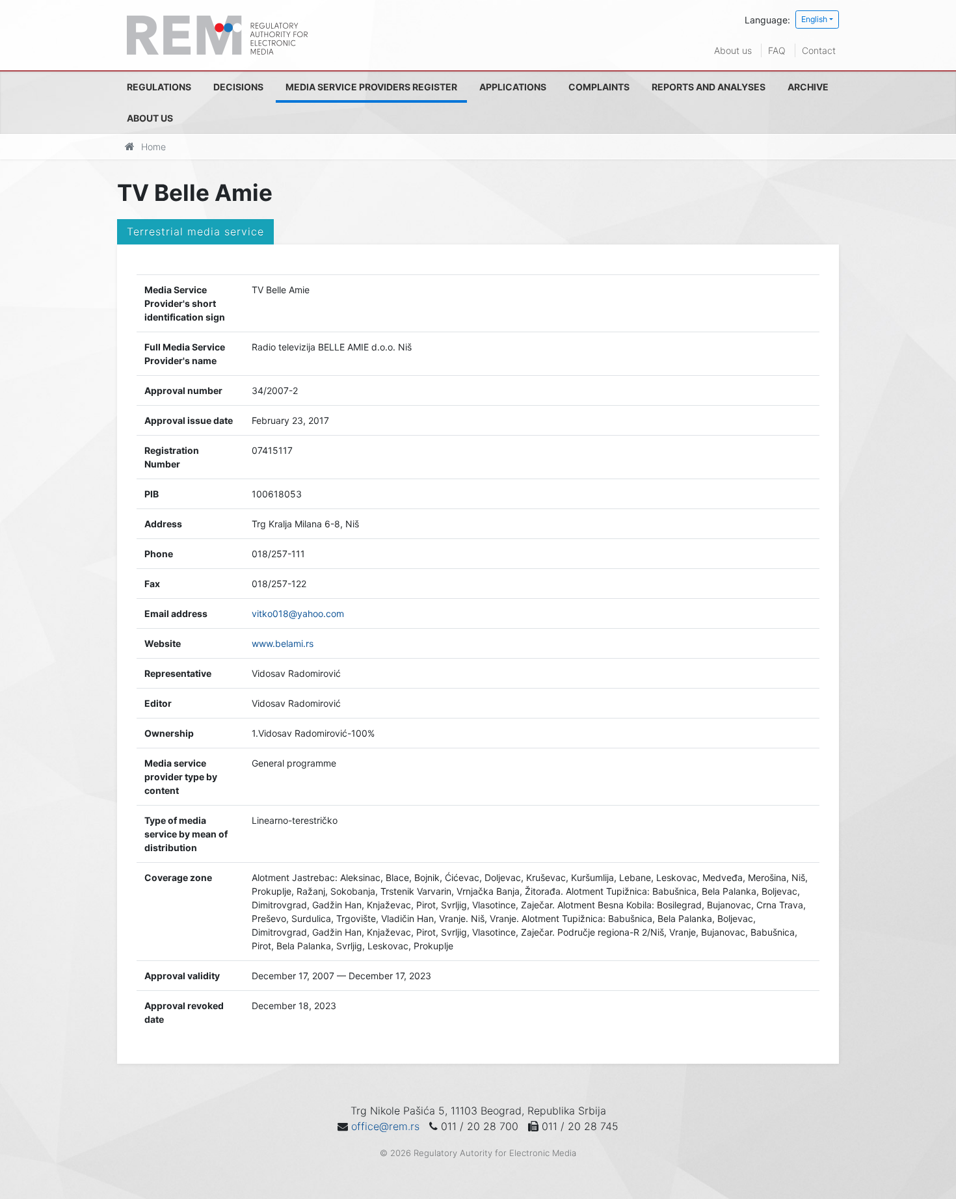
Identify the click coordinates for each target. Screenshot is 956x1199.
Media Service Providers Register (371, 86)
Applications (512, 86)
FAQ (777, 50)
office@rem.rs (385, 1126)
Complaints (599, 86)
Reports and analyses (708, 86)
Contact (819, 50)
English (814, 19)
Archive (808, 86)
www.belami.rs (282, 643)
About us (733, 50)
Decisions (238, 86)
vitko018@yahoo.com (298, 613)
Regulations (159, 86)
